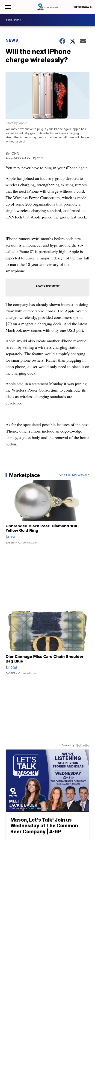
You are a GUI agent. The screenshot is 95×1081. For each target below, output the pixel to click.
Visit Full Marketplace (74, 475)
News (12, 40)
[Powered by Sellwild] (82, 745)
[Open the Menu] (7, 7)
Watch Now (82, 7)
